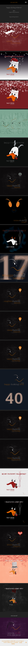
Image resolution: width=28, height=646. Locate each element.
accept (20, 642)
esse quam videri (14, 2)
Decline (13, 643)
